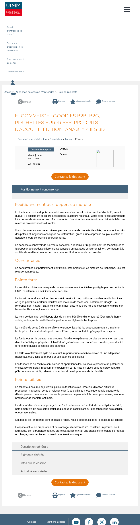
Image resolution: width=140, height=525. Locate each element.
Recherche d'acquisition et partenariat (15, 47)
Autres (68, 139)
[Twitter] (101, 522)
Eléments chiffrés (31, 454)
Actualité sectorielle (32, 471)
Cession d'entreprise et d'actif (14, 31)
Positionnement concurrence (38, 189)
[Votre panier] (70, 95)
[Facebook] (88, 522)
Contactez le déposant (70, 177)
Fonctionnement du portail (15, 61)
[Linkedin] (114, 522)
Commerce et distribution (32, 139)
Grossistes (56, 139)
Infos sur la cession (32, 463)
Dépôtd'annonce (15, 71)
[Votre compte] (70, 83)
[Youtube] (76, 522)
